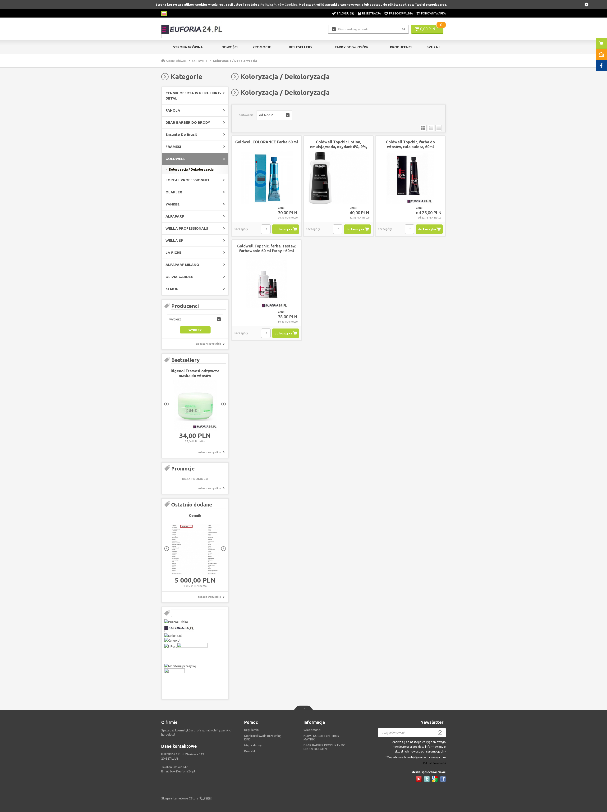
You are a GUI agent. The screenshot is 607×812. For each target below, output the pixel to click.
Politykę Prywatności (434, 763)
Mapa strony (253, 745)
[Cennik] (195, 550)
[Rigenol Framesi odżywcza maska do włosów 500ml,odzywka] (195, 405)
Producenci (401, 47)
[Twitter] (427, 779)
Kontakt (249, 751)
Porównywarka (433, 13)
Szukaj (433, 47)
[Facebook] (443, 779)
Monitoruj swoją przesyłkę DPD (262, 737)
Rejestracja (371, 13)
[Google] (435, 779)
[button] (195, 319)
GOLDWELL (199, 60)
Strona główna (188, 47)
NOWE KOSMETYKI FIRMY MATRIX (321, 737)
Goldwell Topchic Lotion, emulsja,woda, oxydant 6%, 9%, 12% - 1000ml (338, 147)
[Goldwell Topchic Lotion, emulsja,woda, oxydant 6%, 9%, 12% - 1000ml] (338, 177)
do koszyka (283, 229)
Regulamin (251, 729)
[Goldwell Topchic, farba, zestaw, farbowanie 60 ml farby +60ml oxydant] (266, 281)
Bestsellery (301, 47)
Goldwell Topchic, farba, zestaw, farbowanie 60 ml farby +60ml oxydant (266, 251)
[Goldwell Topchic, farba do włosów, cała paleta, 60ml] (410, 177)
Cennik (195, 515)
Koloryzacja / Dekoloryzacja (191, 169)
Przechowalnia (401, 13)
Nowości (229, 47)
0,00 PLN (427, 29)
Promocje (262, 47)
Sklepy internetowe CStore (179, 798)
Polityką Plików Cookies (278, 4)
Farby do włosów (351, 47)
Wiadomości (312, 729)
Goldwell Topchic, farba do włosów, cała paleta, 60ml (410, 144)
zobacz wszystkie (209, 452)
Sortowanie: (246, 115)
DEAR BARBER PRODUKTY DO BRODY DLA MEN (324, 747)
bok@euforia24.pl (182, 771)
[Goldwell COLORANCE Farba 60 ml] (266, 177)
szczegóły (241, 229)
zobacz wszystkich (208, 343)
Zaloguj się (345, 13)
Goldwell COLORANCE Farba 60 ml (266, 142)
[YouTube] (419, 779)
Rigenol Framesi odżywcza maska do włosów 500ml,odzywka (195, 376)
